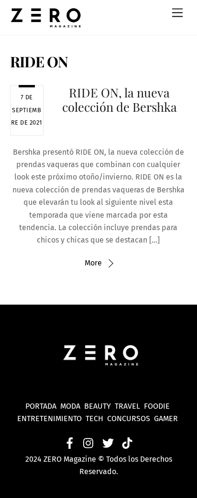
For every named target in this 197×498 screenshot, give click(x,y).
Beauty (99, 406)
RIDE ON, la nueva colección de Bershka (119, 99)
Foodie (157, 406)
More (93, 262)
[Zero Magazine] (46, 23)
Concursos (129, 418)
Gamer (167, 418)
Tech (96, 418)
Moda (72, 406)
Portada (40, 406)
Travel (129, 406)
